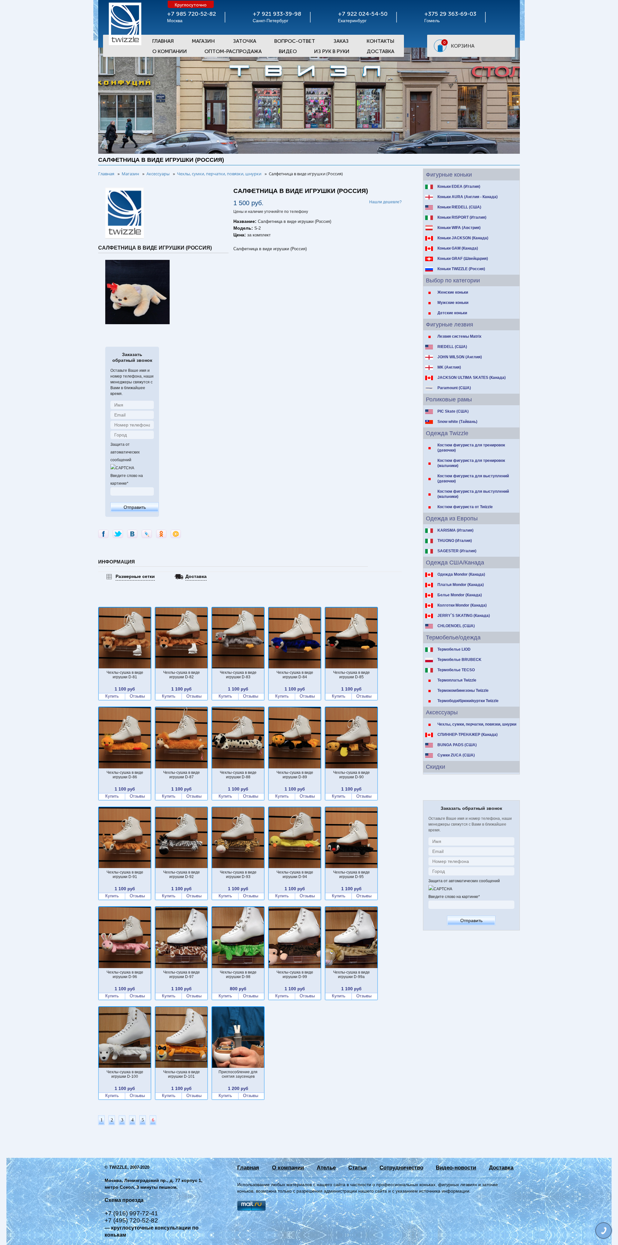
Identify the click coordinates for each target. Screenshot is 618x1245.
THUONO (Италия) (454, 540)
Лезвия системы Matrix (459, 336)
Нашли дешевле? (385, 202)
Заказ (341, 41)
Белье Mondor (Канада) (459, 595)
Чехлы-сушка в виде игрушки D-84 (294, 674)
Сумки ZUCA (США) (456, 755)
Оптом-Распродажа (233, 51)
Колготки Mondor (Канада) (462, 605)
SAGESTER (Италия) (456, 551)
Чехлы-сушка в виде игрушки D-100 (125, 1074)
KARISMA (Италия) (455, 530)
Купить (112, 696)
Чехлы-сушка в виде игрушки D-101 (181, 1074)
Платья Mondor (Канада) (460, 584)
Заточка (244, 41)
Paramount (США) (454, 388)
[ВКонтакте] (132, 534)
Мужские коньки (452, 302)
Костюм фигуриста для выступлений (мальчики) (473, 494)
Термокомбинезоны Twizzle (463, 690)
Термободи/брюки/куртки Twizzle (468, 701)
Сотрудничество (401, 1168)
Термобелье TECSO (456, 670)
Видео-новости (456, 1168)
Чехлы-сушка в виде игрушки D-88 (238, 774)
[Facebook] (103, 534)
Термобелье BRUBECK (459, 659)
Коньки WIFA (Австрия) (459, 227)
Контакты (380, 41)
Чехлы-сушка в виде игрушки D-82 (181, 674)
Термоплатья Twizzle (456, 680)
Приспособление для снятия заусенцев (238, 1074)
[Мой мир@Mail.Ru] (176, 534)
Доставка (380, 51)
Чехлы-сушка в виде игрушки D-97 (181, 974)
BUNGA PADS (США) (457, 745)
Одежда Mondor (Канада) (461, 574)
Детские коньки (452, 313)
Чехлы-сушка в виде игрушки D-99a (351, 974)
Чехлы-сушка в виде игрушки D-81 (125, 674)
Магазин (203, 41)
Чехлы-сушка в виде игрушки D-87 (181, 774)
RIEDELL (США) (452, 346)
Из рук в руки (332, 51)
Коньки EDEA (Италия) (458, 186)
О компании (288, 1168)
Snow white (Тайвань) (457, 421)
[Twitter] (118, 534)
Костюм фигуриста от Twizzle (465, 507)
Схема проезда (124, 1200)
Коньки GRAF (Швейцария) (462, 258)
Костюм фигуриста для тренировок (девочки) (471, 448)
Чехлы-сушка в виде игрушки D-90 (351, 774)
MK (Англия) (449, 367)
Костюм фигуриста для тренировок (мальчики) (471, 463)
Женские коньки (452, 292)
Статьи (357, 1168)
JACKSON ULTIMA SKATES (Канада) (471, 377)
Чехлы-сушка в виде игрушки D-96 (125, 974)
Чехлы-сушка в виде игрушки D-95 (351, 874)
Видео (288, 51)
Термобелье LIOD (454, 649)
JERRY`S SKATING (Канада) (463, 615)
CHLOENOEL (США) (456, 626)
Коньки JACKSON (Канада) (462, 238)
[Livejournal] (147, 534)
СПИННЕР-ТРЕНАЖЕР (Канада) (467, 734)
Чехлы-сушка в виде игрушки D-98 (238, 974)
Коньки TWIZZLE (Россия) (461, 269)
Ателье (326, 1168)
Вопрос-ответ (294, 41)
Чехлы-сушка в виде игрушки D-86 (125, 774)
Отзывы (137, 696)
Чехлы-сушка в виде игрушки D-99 (294, 974)
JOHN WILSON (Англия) (459, 357)
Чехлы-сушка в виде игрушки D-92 (181, 874)
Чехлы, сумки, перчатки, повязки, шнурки (476, 724)
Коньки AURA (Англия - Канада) (467, 197)
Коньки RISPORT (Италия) (461, 217)
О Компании (169, 51)
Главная (163, 41)
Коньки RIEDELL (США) (459, 207)
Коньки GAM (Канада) (457, 248)
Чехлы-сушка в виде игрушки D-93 (238, 874)
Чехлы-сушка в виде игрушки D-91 (125, 874)
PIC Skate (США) (453, 411)
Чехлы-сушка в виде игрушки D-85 (351, 674)
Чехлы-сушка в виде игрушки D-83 (238, 674)
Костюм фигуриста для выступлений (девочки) (473, 478)
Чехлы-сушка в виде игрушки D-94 (294, 874)
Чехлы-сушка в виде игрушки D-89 (294, 774)
